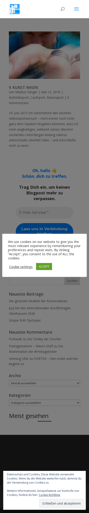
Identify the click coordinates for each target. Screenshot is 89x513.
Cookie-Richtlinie (49, 495)
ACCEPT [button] (44, 266)
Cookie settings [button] (21, 267)
